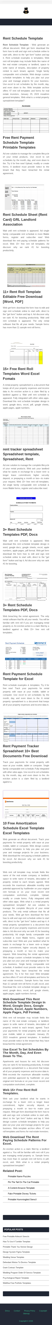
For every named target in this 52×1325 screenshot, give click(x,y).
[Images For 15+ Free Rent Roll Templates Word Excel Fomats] (26, 350)
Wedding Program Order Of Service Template (22, 1273)
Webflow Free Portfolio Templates (17, 1283)
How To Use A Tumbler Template (16, 1242)
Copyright (43, 1311)
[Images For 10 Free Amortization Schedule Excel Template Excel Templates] (26, 804)
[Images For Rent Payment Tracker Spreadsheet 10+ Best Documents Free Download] (26, 727)
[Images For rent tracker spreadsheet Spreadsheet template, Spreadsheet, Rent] (26, 430)
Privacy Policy (29, 1311)
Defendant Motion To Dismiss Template (19, 1262)
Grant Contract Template (13, 1267)
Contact (17, 1311)
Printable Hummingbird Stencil (22, 1199)
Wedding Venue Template (13, 1257)
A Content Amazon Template (21, 1188)
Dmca (7, 1311)
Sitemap (26, 1314)
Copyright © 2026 (26, 1321)
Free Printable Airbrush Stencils (16, 1236)
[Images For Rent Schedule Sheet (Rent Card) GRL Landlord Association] (26, 196)
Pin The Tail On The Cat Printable (23, 1182)
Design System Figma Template (16, 1252)
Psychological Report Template (16, 1278)
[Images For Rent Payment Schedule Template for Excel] (26, 655)
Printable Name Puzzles (19, 1176)
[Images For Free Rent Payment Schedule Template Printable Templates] (26, 118)
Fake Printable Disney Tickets (22, 1193)
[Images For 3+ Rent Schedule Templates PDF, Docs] (26, 510)
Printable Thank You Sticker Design (18, 1247)
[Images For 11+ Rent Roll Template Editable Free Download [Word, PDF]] (26, 273)
